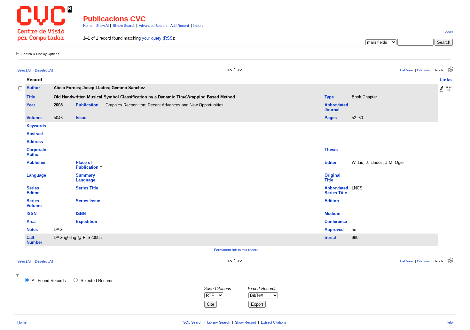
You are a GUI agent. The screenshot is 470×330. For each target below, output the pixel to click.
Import (198, 25)
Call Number (34, 240)
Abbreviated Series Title (336, 190)
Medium (333, 213)
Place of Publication (87, 165)
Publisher (36, 162)
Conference (336, 221)
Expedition (86, 221)
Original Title (333, 177)
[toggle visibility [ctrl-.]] (18, 276)
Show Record (245, 322)
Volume (34, 117)
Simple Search (124, 25)
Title (31, 97)
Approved (334, 229)
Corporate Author (36, 152)
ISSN (31, 213)
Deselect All (44, 70)
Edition (332, 200)
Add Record (179, 25)
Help (449, 322)
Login (448, 31)
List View (406, 70)
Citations (423, 70)
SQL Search (192, 322)
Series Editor (33, 190)
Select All (24, 70)
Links (446, 79)
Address (35, 141)
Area (31, 221)
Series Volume (34, 203)
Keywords (36, 125)
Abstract (35, 133)
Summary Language (85, 177)
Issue (81, 117)
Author (33, 87)
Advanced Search (153, 25)
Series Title (87, 188)
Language (36, 175)
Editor (331, 162)
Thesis (331, 149)
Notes (32, 229)
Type (329, 97)
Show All (102, 25)
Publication (87, 105)
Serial (330, 237)
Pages (331, 117)
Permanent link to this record (236, 250)
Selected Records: (98, 280)
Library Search (218, 322)
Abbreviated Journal (336, 107)
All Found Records (49, 280)
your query (151, 38)
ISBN (81, 213)
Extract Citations (273, 322)
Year (31, 105)
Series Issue (88, 200)
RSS (168, 38)
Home (87, 25)
